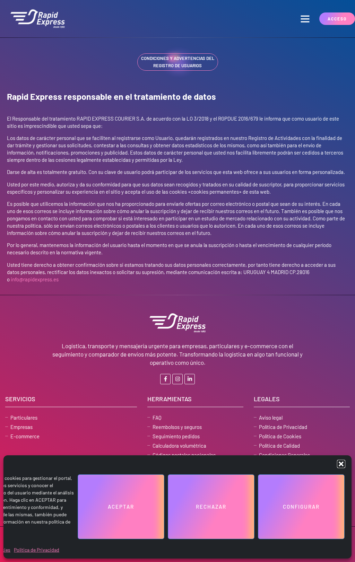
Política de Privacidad (36, 550)
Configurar (301, 506)
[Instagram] (177, 379)
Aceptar (121, 506)
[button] (341, 463)
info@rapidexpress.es (35, 279)
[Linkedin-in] (189, 379)
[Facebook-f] (165, 379)
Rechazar (211, 506)
